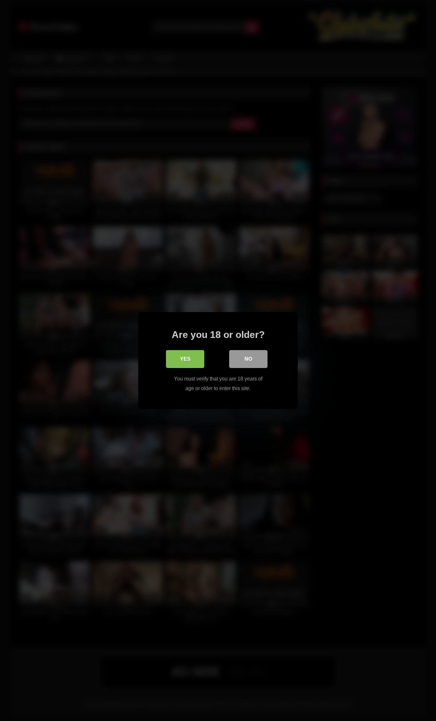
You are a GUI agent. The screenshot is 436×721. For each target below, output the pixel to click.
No (248, 359)
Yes (185, 359)
